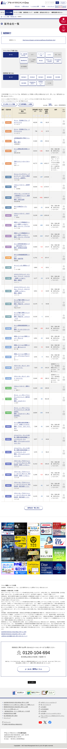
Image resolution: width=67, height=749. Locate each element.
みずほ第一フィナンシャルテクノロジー (51, 713)
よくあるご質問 (35, 6)
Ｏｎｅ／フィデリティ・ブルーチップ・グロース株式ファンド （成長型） (22, 176)
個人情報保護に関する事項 (10, 715)
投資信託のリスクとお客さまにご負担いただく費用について (19, 704)
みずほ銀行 (43, 707)
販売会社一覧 (13, 16)
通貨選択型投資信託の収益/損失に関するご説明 (13, 634)
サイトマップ (51, 6)
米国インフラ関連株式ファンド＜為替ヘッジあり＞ (22, 224)
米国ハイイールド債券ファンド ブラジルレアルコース (22, 356)
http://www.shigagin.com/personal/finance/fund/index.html (39, 40)
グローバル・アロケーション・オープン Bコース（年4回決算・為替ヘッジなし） (22, 473)
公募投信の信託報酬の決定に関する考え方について (14, 636)
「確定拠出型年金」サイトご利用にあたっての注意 (17, 711)
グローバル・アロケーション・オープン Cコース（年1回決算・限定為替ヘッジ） (22, 484)
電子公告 (17, 6)
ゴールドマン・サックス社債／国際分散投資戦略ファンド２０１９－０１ (22, 439)
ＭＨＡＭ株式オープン (20, 206)
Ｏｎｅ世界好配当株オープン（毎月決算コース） (22, 246)
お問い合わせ (25, 6)
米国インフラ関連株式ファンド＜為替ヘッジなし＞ (22, 235)
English (63, 2)
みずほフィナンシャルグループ (49, 702)
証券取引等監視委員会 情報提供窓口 (13, 724)
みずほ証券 (43, 711)
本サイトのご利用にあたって (11, 709)
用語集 (43, 6)
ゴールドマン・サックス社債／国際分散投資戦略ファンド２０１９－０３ (22, 452)
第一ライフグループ (46, 704)
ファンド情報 (6, 16)
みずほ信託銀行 (45, 709)
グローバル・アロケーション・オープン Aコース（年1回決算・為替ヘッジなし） (22, 463)
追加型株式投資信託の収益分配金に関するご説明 (13, 632)
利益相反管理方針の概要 (10, 713)
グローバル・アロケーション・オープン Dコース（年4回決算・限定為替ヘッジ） (22, 495)
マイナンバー (7, 722)
